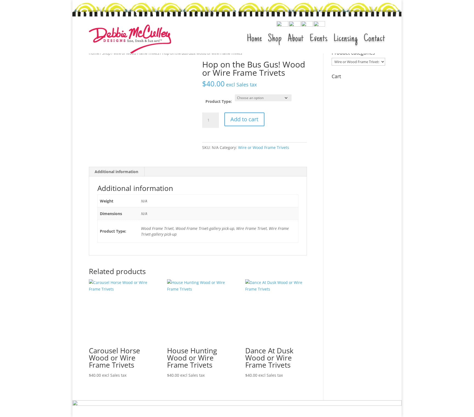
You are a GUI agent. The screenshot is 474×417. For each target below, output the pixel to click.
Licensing (346, 38)
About (296, 38)
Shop (275, 38)
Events (319, 38)
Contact (374, 38)
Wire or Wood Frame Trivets (263, 147)
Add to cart (244, 119)
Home (254, 38)
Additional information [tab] (116, 171)
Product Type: (218, 101)
